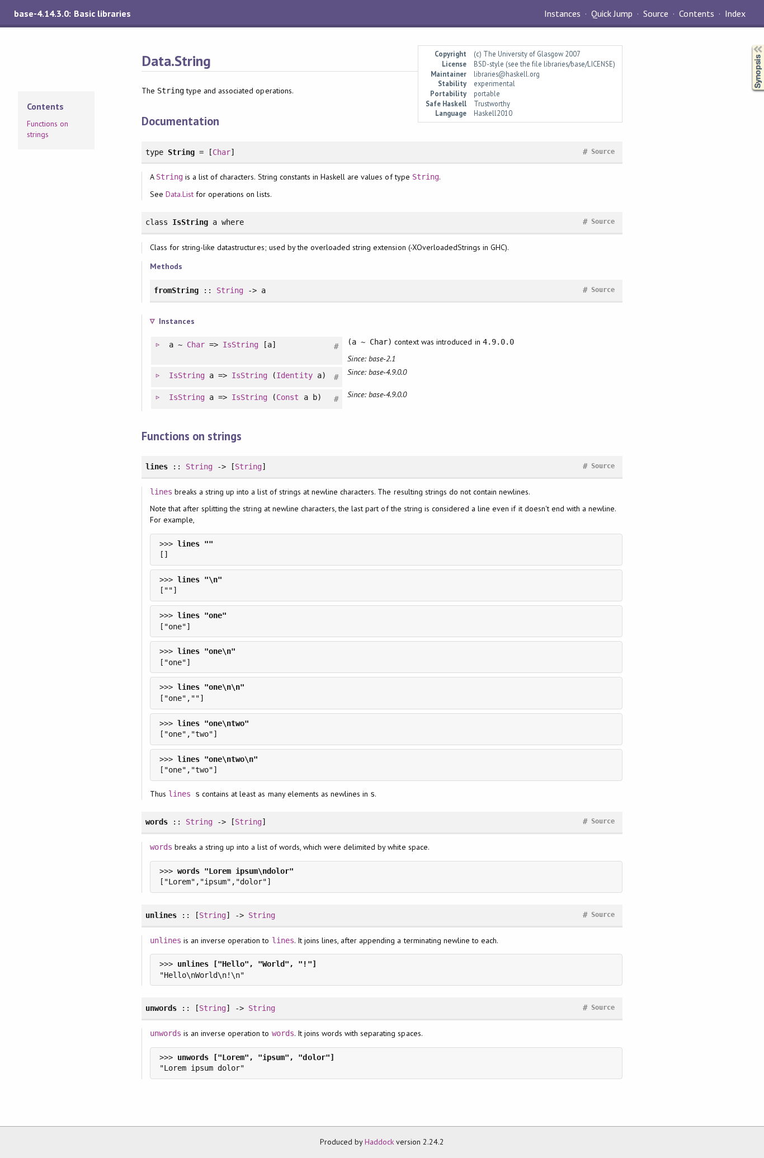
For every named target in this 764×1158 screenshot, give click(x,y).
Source (655, 13)
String (169, 176)
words (161, 846)
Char (221, 152)
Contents (696, 13)
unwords (165, 1033)
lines (161, 491)
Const (287, 397)
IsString (240, 344)
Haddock (379, 1142)
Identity (294, 375)
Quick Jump (612, 13)
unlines (165, 940)
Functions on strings (47, 129)
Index (735, 13)
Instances (562, 13)
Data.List (180, 194)
